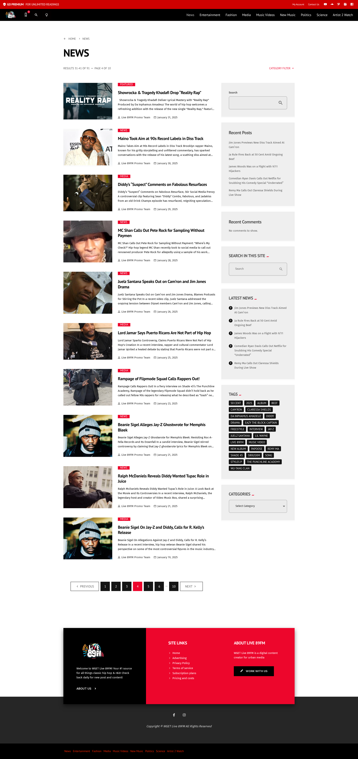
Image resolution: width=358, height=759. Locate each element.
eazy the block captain (261, 422)
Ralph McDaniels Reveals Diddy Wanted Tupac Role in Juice (163, 478)
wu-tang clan (240, 468)
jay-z (271, 429)
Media (124, 176)
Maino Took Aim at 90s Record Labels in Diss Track (160, 138)
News (123, 130)
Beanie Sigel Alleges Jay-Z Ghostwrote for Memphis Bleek (161, 427)
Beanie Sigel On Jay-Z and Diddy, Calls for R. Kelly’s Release (161, 530)
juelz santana (240, 435)
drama (235, 422)
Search (233, 92)
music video (257, 442)
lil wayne (261, 435)
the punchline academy (263, 462)
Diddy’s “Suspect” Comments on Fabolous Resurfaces (162, 184)
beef (274, 403)
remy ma (273, 449)
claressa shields (259, 409)
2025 (249, 403)
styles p (236, 462)
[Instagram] (184, 715)
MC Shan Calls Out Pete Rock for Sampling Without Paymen (161, 233)
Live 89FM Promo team (135, 117)
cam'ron (236, 409)
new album (238, 449)
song (268, 455)
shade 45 (237, 455)
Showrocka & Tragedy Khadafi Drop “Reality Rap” (159, 92)
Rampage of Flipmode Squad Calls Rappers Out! (159, 378)
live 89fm (237, 442)
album (261, 403)
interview (256, 429)
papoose (256, 449)
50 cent (236, 403)
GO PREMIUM (31, 4)
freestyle (237, 429)
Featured (126, 84)
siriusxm (254, 455)
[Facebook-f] (174, 715)
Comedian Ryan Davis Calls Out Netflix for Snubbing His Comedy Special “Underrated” (260, 350)
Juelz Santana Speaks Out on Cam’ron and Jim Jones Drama (162, 284)
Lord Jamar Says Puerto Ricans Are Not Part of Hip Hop (164, 333)
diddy (270, 416)
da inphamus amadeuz (246, 416)
